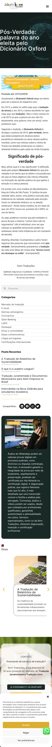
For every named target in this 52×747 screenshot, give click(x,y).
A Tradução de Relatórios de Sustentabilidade (18, 360)
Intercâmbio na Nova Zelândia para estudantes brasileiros (22, 390)
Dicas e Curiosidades (17, 79)
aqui (35, 107)
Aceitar (26, 725)
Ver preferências (26, 740)
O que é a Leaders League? (17, 368)
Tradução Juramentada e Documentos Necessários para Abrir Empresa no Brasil (24, 378)
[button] (47, 696)
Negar (26, 732)
